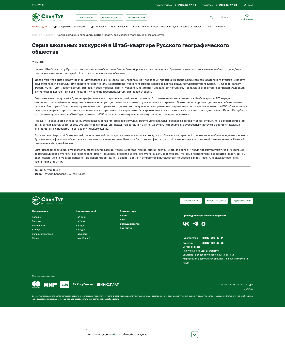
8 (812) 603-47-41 (185, 5)
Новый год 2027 (40, 26)
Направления (40, 211)
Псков (35, 238)
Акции (135, 26)
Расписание (86, 17)
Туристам (219, 26)
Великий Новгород (42, 234)
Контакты (126, 228)
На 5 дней (81, 234)
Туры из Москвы (99, 26)
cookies (113, 334)
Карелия (37, 217)
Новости (49, 34)
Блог (122, 219)
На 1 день (81, 217)
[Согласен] (194, 334)
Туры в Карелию (62, 26)
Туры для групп (169, 26)
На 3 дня (80, 225)
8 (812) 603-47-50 (226, 5)
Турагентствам (136, 17)
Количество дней (86, 211)
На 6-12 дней (83, 238)
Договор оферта (191, 246)
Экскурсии (80, 26)
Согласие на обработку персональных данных (209, 254)
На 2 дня (80, 221)
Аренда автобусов (191, 26)
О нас (208, 26)
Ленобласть (38, 225)
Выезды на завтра (111, 17)
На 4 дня (80, 229)
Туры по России (119, 26)
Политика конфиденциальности (201, 250)
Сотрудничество (130, 224)
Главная (37, 34)
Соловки (37, 221)
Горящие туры (150, 26)
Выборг (36, 229)
